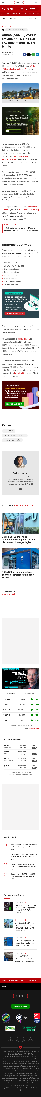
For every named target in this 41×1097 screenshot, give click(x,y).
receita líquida (24, 339)
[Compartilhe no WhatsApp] (33, 54)
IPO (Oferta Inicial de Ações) (16, 30)
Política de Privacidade (16, 980)
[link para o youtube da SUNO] (30, 1039)
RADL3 (7, 720)
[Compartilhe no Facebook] (25, 54)
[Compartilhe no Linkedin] (37, 54)
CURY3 (7, 710)
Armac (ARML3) (9, 431)
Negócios (13, 18)
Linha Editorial (31, 980)
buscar (22, 9)
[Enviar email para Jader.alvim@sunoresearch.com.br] (20, 489)
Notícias (4, 18)
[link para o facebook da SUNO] (10, 1039)
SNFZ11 (6, 14)
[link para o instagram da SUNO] (24, 1039)
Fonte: (32, 728)
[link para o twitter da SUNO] (17, 1039)
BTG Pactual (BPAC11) (29, 210)
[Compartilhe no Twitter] (29, 54)
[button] (32, 9)
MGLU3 (7, 699)
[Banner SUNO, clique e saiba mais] (20, 123)
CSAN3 (7, 715)
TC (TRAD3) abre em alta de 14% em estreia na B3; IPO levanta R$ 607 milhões (21, 229)
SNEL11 (23, 14)
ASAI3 (7, 704)
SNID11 (31, 14)
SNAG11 (15, 14)
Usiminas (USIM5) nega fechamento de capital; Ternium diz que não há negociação (19, 540)
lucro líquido (19, 373)
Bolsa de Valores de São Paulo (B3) (15, 435)
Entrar (35, 2)
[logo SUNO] (19, 2)
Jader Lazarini (20, 473)
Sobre (4, 980)
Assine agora (21, 1006)
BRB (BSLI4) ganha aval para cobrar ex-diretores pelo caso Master (18, 575)
